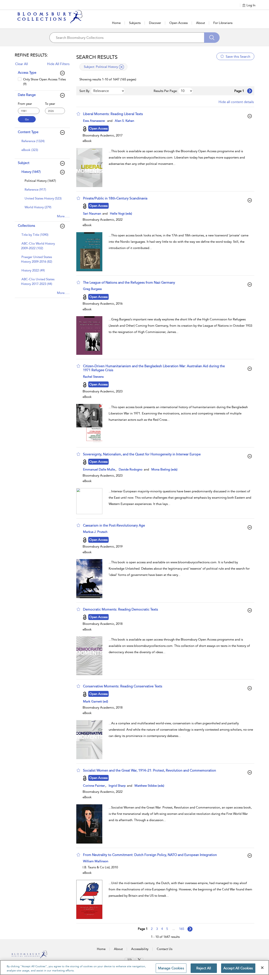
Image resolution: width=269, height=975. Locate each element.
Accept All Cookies (238, 968)
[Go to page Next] (190, 929)
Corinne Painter (94, 786)
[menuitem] (42, 143)
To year (50, 104)
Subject (23, 163)
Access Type (27, 73)
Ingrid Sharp (118, 786)
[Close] (262, 967)
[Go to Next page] (249, 90)
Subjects (135, 23)
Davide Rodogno (131, 469)
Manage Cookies (171, 968)
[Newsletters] (129, 960)
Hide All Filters (58, 64)
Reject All (203, 968)
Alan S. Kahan (124, 121)
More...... (63, 216)
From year (25, 104)
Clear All (21, 64)
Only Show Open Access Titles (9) (44, 81)
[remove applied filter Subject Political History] (121, 66)
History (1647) (31, 172)
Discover (155, 23)
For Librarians (222, 23)
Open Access (178, 23)
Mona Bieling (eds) (164, 469)
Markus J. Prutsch (95, 532)
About (200, 23)
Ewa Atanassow (94, 121)
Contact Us (164, 949)
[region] (134, 967)
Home (116, 23)
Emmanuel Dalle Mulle (99, 469)
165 (181, 929)
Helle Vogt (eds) (121, 213)
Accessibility (139, 949)
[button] (78, 114)
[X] (139, 960)
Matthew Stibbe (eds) (149, 786)
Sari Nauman (92, 213)
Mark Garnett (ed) (95, 701)
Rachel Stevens (93, 377)
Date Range (27, 95)
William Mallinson (95, 861)
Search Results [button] (96, 57)
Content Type (28, 132)
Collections (26, 226)
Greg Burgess (92, 289)
